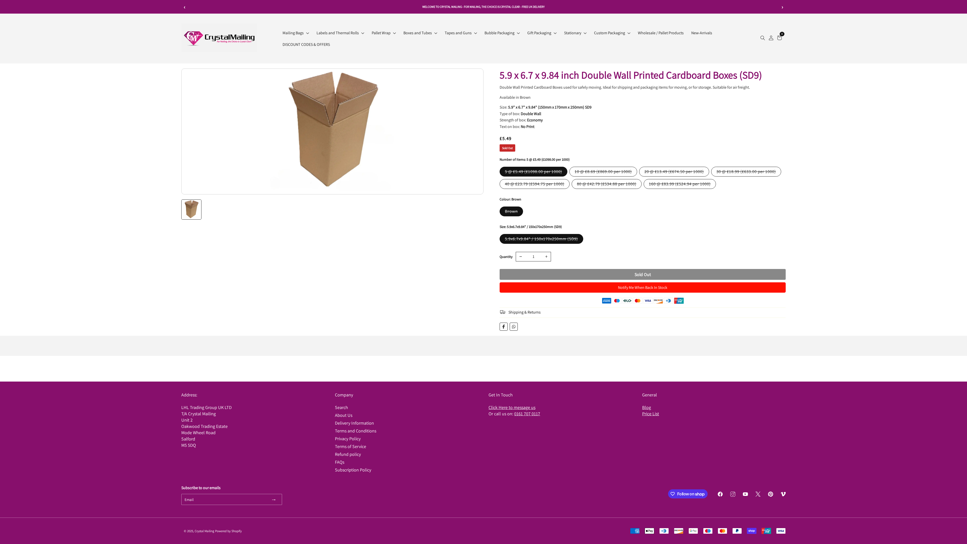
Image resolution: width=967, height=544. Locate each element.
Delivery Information (354, 423)
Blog (646, 407)
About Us (343, 415)
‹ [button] (185, 6)
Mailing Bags (293, 33)
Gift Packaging (539, 33)
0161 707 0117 (527, 414)
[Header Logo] (219, 50)
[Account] (771, 39)
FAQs (339, 462)
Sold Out (643, 274)
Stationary (572, 33)
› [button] (782, 6)
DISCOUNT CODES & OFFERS (306, 44)
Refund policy (348, 454)
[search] (762, 39)
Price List (650, 414)
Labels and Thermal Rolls (338, 33)
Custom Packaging (609, 33)
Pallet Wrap (381, 33)
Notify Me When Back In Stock (642, 287)
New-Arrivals (701, 33)
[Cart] (779, 39)
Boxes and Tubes (417, 33)
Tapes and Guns (458, 33)
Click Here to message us (512, 407)
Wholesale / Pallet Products (661, 33)
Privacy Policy (348, 438)
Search (341, 407)
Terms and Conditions (355, 431)
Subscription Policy (353, 470)
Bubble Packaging (499, 33)
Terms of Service (350, 446)
